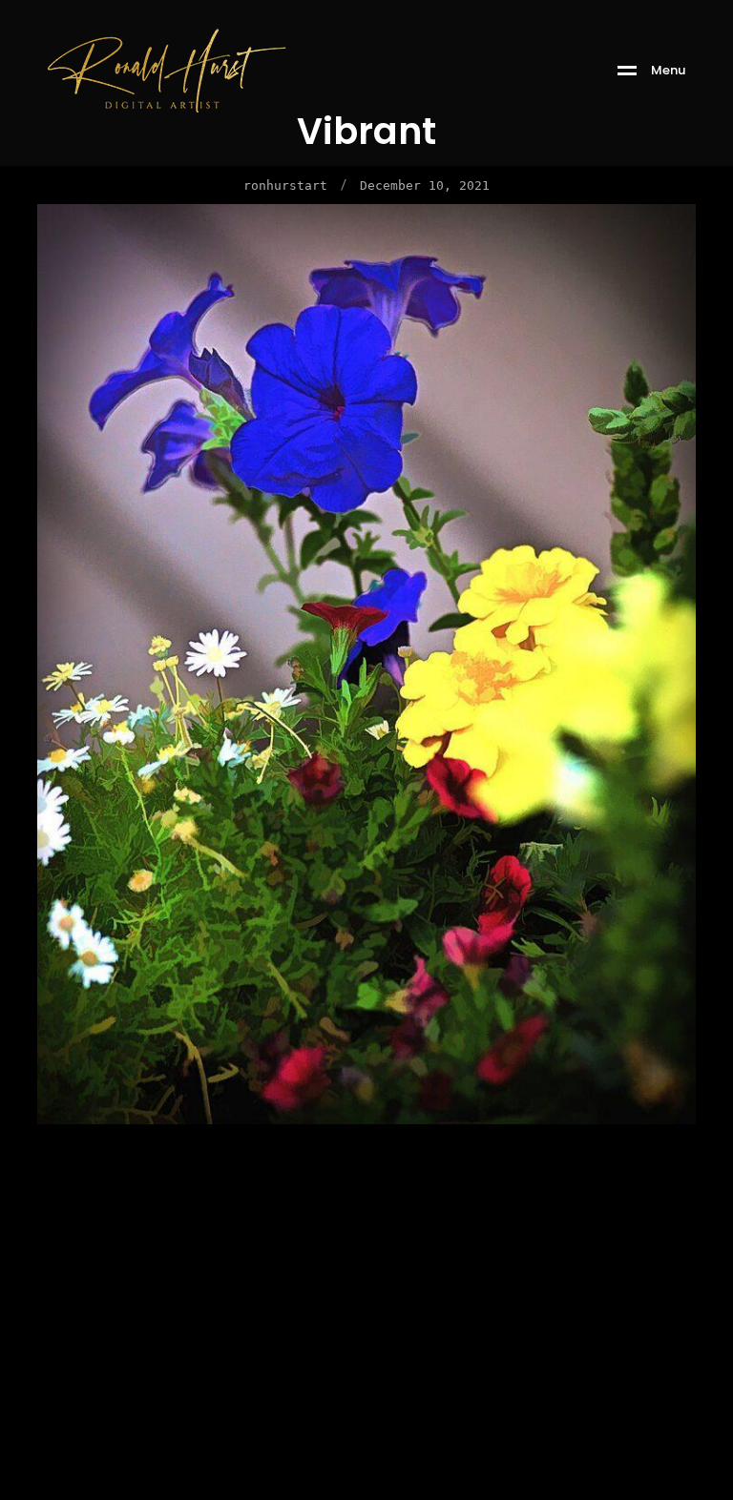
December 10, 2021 (425, 185)
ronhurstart (285, 185)
